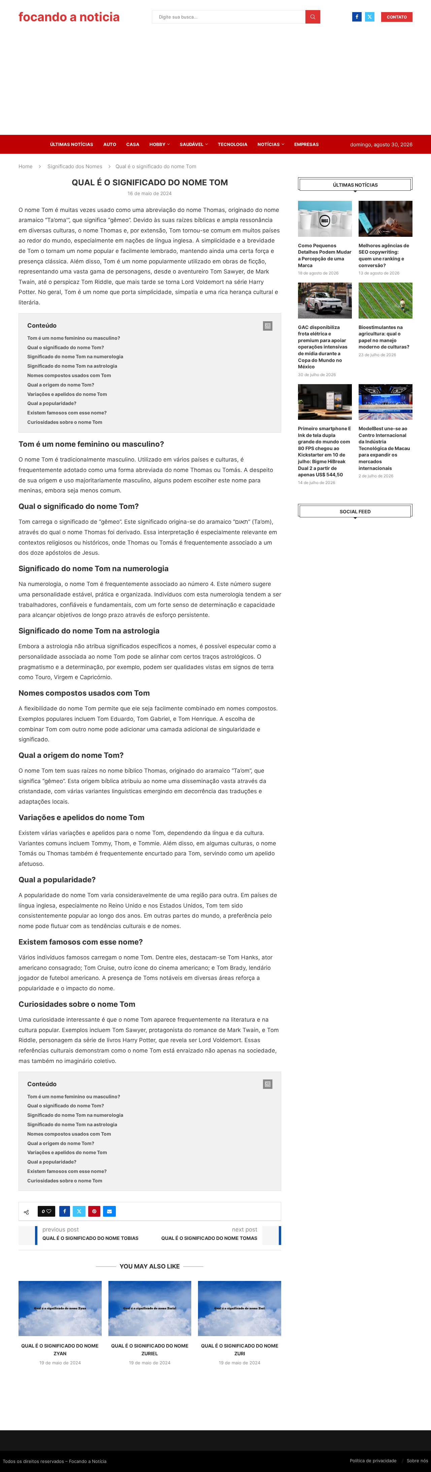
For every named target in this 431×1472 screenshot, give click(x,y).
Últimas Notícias (71, 144)
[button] (150, 1377)
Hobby (157, 144)
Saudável (191, 144)
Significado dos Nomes (74, 166)
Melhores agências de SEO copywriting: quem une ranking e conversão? (384, 255)
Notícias (269, 144)
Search (312, 17)
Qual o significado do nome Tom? (65, 347)
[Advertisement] (215, 84)
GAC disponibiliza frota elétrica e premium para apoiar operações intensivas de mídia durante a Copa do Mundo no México (322, 347)
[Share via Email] (109, 1211)
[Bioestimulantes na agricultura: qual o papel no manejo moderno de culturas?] (385, 301)
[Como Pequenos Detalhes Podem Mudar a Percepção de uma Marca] (325, 219)
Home (26, 166)
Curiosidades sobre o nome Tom (64, 422)
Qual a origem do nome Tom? (60, 385)
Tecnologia (232, 144)
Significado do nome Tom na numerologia (75, 356)
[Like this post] (48, 1211)
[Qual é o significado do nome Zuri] (239, 1308)
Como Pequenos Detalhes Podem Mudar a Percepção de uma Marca (325, 255)
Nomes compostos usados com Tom (69, 375)
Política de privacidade (373, 1460)
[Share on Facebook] (64, 1211)
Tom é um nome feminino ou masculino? (73, 338)
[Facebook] (357, 17)
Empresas (306, 144)
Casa (132, 144)
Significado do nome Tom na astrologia (72, 366)
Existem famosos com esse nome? (67, 412)
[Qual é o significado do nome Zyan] (60, 1308)
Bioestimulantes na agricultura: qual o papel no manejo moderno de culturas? (384, 337)
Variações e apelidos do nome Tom (67, 394)
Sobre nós (417, 1460)
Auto (109, 144)
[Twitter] (369, 17)
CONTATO (397, 17)
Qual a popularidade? (51, 403)
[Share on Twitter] (79, 1211)
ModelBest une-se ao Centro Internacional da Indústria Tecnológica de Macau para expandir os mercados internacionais (384, 448)
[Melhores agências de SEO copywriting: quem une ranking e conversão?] (385, 219)
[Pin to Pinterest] (94, 1211)
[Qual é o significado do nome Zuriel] (150, 1308)
